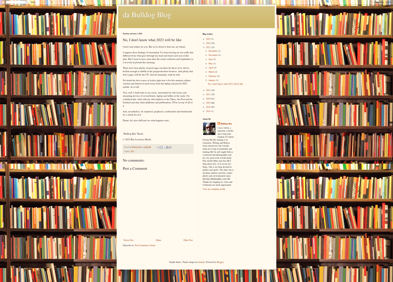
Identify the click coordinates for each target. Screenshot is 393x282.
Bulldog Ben (226, 123)
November (213, 55)
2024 (208, 43)
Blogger (220, 262)
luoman (201, 262)
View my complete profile (214, 188)
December (213, 50)
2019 (208, 102)
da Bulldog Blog (147, 14)
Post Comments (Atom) (145, 245)
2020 (208, 98)
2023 (132, 151)
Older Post (188, 240)
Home (158, 240)
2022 (208, 90)
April (211, 67)
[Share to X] (164, 147)
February (213, 76)
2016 (208, 111)
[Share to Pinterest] (170, 147)
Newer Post (129, 240)
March (212, 71)
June (211, 59)
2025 (208, 38)
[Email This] (158, 147)
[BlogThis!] (161, 147)
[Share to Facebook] (167, 147)
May (211, 63)
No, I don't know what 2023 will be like (225, 83)
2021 (208, 94)
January (212, 80)
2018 (208, 106)
